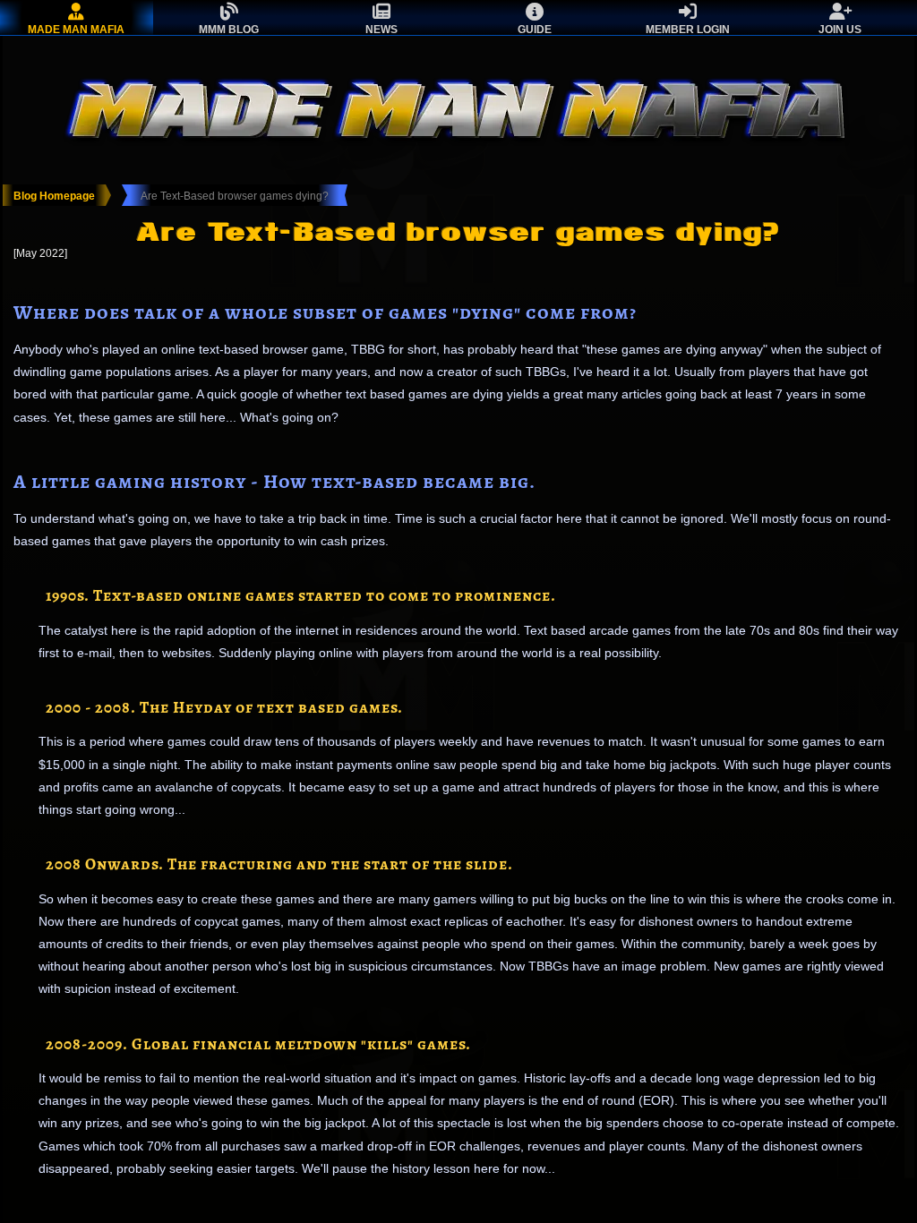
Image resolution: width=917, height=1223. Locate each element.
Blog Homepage (54, 196)
